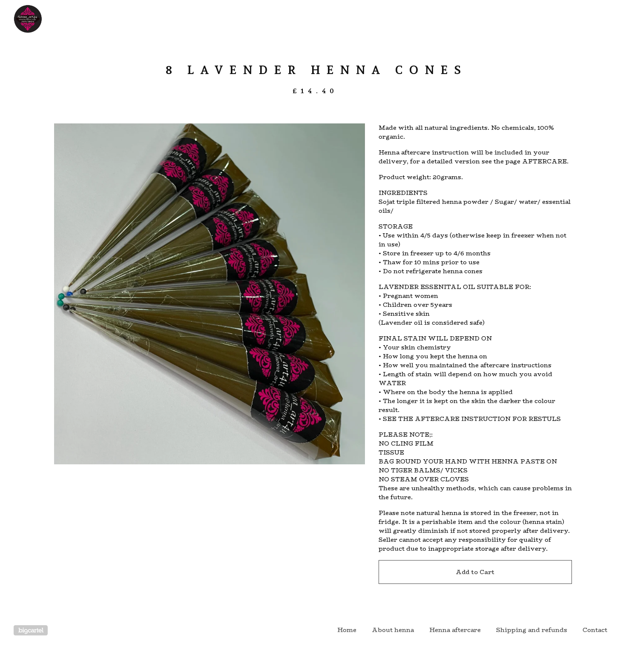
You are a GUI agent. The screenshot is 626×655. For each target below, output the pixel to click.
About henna (393, 630)
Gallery (363, 18)
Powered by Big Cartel (31, 630)
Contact (595, 630)
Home (346, 630)
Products (258, 18)
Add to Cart (475, 572)
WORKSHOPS (312, 18)
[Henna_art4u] (58, 19)
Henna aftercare (455, 630)
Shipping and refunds (531, 630)
